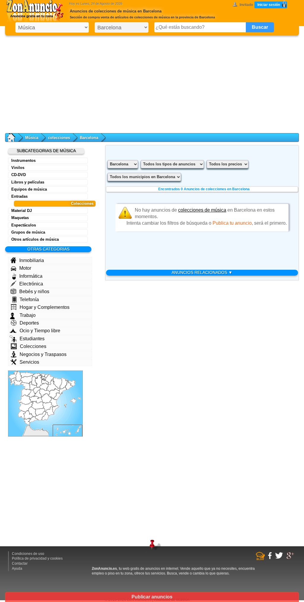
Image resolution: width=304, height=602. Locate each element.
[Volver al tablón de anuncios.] (14, 137)
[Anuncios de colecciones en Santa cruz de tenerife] (61, 432)
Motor (25, 268)
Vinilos (17, 167)
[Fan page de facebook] (270, 558)
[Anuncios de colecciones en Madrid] (38, 394)
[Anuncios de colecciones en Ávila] (31, 393)
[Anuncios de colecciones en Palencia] (34, 381)
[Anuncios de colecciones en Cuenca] (46, 398)
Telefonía (29, 299)
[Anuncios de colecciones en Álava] (43, 378)
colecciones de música (202, 210)
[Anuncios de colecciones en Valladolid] (33, 385)
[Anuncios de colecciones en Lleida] (63, 383)
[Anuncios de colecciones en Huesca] (57, 383)
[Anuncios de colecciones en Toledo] (36, 399)
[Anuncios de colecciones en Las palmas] (74, 430)
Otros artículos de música (35, 239)
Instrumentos (23, 160)
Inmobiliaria (31, 260)
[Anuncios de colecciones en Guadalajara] (44, 393)
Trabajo (28, 315)
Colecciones (82, 203)
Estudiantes (32, 338)
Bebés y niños (34, 291)
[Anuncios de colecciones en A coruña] (13, 376)
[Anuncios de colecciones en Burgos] (39, 381)
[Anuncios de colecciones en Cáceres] (26, 399)
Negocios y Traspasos (43, 354)
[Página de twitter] (280, 558)
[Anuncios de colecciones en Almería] (45, 416)
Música (31, 137)
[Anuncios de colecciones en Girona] (71, 383)
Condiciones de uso (28, 554)
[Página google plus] (291, 558)
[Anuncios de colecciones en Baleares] (72, 402)
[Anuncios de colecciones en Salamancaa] (26, 393)
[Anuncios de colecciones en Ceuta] (29, 426)
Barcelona (89, 137)
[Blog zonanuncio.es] (261, 559)
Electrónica (31, 283)
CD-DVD (18, 175)
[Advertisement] (152, 82)
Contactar (20, 563)
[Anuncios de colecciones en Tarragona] (62, 391)
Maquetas (20, 217)
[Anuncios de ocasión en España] (36, 12)
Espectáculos (23, 225)
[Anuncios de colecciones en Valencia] (54, 401)
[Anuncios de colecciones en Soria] (44, 387)
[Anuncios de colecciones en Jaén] (40, 412)
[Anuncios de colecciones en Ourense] (18, 383)
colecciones (59, 137)
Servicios (29, 362)
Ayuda (17, 568)
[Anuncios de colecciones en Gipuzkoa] (46, 376)
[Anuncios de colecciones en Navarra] (49, 379)
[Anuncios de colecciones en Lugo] (18, 376)
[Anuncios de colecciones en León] (26, 379)
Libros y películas (27, 182)
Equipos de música (29, 189)
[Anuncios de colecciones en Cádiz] (27, 421)
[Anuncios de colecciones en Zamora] (25, 386)
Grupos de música (28, 232)
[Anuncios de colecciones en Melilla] (42, 429)
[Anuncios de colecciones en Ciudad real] (37, 405)
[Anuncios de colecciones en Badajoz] (26, 407)
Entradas (19, 196)
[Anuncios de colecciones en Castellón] (57, 396)
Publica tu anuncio (232, 223)
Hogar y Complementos (44, 307)
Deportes (29, 322)
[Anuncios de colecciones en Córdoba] (32, 412)
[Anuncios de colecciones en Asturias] (27, 375)
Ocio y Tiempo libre (40, 330)
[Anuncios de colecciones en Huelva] (22, 415)
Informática (30, 276)
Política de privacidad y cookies (37, 558)
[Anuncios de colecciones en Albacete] (47, 407)
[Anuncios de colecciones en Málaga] (33, 419)
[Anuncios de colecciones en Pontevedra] (13, 381)
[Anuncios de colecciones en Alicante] (55, 409)
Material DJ (21, 210)
